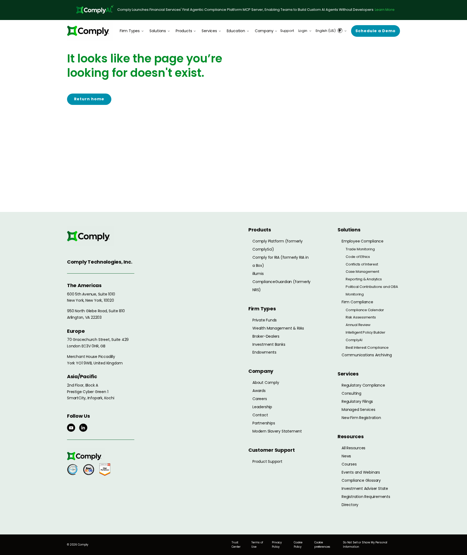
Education (236, 31)
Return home (89, 99)
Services (209, 31)
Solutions (157, 31)
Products (184, 31)
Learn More (385, 9)
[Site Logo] (90, 31)
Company (264, 31)
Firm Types (130, 31)
